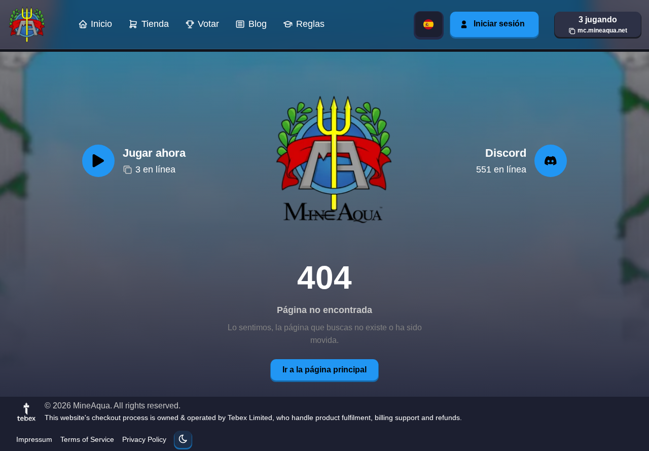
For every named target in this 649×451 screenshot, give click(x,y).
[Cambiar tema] (183, 439)
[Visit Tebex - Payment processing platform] (26, 411)
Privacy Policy (144, 439)
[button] (598, 24)
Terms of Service (87, 439)
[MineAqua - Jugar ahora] (331, 160)
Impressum (34, 439)
